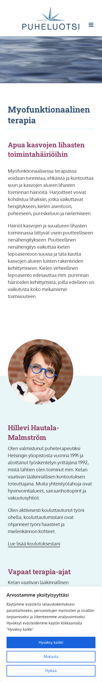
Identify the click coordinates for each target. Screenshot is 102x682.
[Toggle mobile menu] (91, 24)
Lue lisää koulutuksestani (34, 543)
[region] (51, 634)
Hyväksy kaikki (51, 642)
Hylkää (51, 670)
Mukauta (51, 656)
